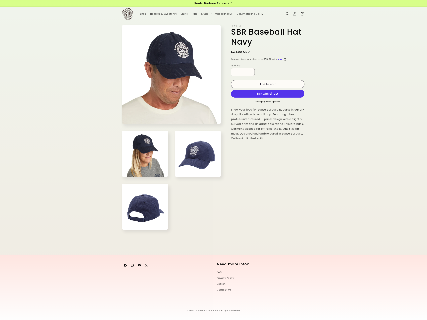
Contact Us (224, 289)
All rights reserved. (230, 310)
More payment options (268, 101)
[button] (206, 13)
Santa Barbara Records (207, 310)
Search (221, 283)
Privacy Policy (225, 278)
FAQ (219, 272)
